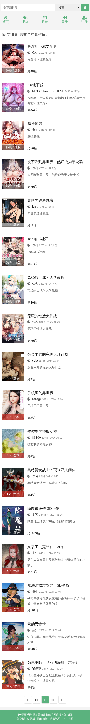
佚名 (35, 168)
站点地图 (55, 718)
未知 (35, 553)
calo (35, 360)
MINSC (37, 91)
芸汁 (35, 630)
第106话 (33, 610)
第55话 (32, 71)
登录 (65, 22)
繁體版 (31, 718)
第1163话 (33, 533)
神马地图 (67, 718)
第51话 (32, 264)
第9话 (31, 379)
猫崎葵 (36, 668)
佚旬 (35, 52)
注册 (84, 22)
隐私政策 (42, 718)
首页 (5, 22)
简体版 (21, 718)
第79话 (32, 187)
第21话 (32, 572)
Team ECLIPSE (53, 91)
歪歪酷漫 (26, 714)
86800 (36, 437)
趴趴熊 (36, 399)
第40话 (32, 302)
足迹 (45, 22)
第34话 (32, 110)
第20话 (32, 341)
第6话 (31, 456)
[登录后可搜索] (85, 7)
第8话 (31, 418)
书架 (25, 22)
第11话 (31, 225)
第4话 (31, 495)
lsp (34, 206)
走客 (35, 514)
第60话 (32, 649)
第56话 (32, 148)
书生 (35, 591)
